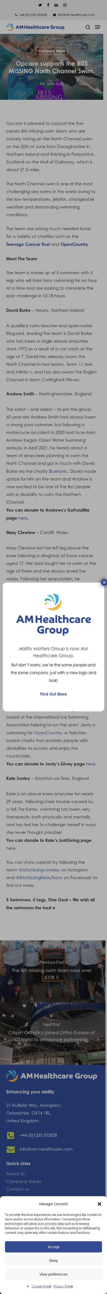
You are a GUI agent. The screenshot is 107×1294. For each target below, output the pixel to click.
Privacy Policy (63, 1286)
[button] (99, 1203)
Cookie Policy (41, 1286)
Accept (53, 1247)
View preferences (53, 1274)
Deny (53, 1260)
